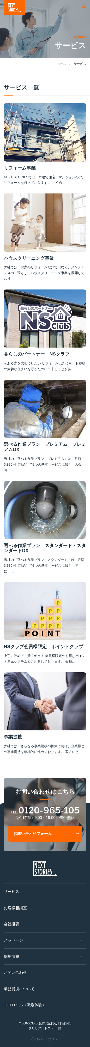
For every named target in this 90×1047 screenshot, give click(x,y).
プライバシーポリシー (45, 1039)
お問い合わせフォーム (32, 833)
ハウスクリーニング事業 (29, 258)
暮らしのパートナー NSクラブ (37, 353)
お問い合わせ (15, 972)
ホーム (61, 64)
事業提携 (13, 736)
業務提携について (19, 989)
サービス (80, 64)
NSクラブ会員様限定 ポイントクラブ (43, 646)
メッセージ (13, 940)
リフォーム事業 (20, 167)
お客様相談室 (15, 908)
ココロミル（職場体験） (25, 1005)
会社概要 (11, 924)
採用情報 (11, 956)
